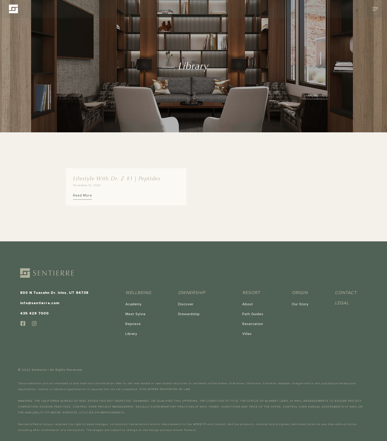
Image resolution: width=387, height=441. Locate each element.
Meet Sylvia (135, 314)
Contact (346, 292)
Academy (133, 304)
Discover (186, 304)
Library (131, 334)
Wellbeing (138, 292)
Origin (300, 292)
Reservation (252, 324)
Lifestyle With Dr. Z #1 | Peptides (116, 178)
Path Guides (252, 314)
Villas (247, 334)
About (247, 304)
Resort (251, 292)
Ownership (191, 292)
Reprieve (133, 324)
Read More (82, 195)
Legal (342, 303)
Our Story (300, 304)
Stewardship (189, 314)
